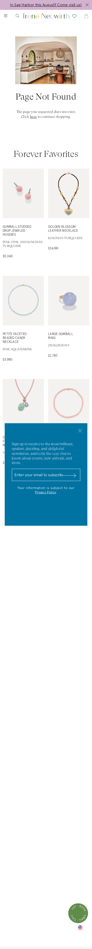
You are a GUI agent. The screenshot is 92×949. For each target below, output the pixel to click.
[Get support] (78, 913)
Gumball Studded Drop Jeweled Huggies (17, 230)
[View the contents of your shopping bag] (82, 16)
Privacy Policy (45, 492)
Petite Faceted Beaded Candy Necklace (14, 338)
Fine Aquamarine (17, 349)
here (33, 117)
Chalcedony (59, 345)
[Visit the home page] (46, 16)
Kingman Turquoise (65, 238)
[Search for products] (21, 16)
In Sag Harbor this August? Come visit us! (46, 5)
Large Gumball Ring (60, 336)
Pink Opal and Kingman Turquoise (23, 244)
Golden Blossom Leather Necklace (63, 228)
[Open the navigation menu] (10, 16)
